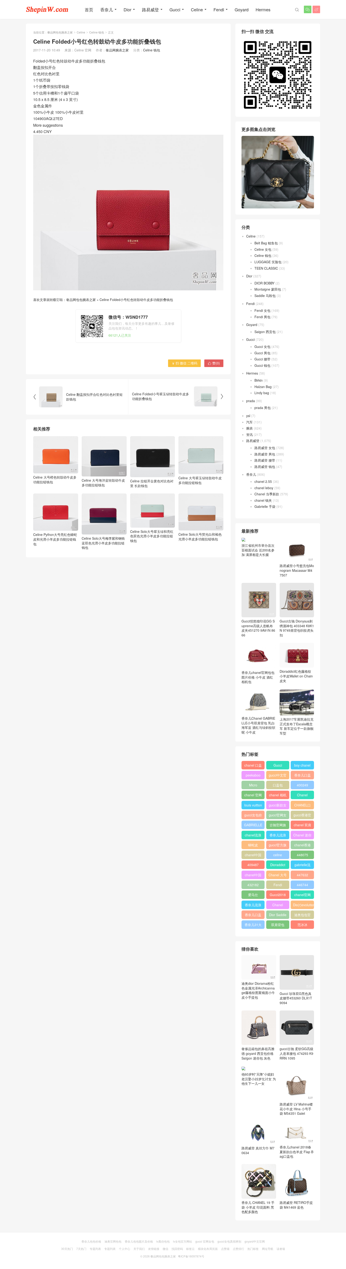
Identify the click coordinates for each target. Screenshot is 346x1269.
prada (250, 400)
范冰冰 (302, 924)
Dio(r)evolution (303, 904)
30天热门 (67, 1249)
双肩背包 (277, 924)
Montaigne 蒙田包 (267, 289)
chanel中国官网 (253, 855)
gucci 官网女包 (204, 1241)
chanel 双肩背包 (302, 825)
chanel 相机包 (277, 796)
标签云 (190, 1249)
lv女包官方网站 (182, 1241)
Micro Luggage (253, 786)
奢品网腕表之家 (117, 50)
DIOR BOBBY (264, 283)
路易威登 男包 (264, 454)
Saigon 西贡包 (265, 331)
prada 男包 (262, 407)
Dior (127, 9)
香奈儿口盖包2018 (302, 776)
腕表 (249, 428)
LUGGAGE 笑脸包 (268, 261)
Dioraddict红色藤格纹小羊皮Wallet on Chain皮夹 (296, 676)
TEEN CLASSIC (266, 268)
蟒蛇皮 (253, 845)
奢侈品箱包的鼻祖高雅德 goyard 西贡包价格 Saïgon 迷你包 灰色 (257, 1053)
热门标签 (253, 1249)
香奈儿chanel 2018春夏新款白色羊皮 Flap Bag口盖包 (296, 1152)
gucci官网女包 (277, 816)
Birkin (258, 380)
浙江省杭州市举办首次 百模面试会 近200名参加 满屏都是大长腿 (257, 550)
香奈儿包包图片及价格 (139, 1241)
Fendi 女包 (262, 310)
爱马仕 (253, 894)
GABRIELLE (253, 824)
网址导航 (267, 1249)
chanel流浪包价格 (253, 836)
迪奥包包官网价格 (302, 915)
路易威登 (150, 9)
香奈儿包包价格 (91, 1241)
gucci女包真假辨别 (229, 1241)
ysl (248, 415)
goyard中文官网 (255, 1241)
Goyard (242, 9)
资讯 (249, 434)
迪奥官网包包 (113, 1241)
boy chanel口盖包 (302, 766)
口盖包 (278, 785)
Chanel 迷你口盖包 (302, 836)
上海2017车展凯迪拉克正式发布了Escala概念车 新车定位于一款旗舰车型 (297, 726)
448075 (302, 854)
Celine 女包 (262, 249)
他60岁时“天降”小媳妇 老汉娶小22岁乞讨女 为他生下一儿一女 (258, 1079)
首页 (89, 9)
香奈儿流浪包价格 (253, 905)
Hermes (263, 9)
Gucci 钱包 (262, 365)
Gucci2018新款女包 (278, 895)
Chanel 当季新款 (266, 494)
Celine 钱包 (96, 32)
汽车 (249, 422)
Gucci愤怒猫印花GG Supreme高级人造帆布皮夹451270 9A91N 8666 (258, 628)
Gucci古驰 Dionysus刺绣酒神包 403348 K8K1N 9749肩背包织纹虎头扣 (297, 628)
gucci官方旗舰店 (277, 846)
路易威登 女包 (264, 447)
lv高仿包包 (163, 1241)
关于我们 (139, 1249)
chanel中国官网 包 (253, 875)
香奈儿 (106, 9)
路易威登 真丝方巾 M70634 (257, 1150)
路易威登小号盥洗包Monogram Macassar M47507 (297, 570)
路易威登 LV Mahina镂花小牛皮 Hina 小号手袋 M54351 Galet (296, 1109)
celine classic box (278, 855)
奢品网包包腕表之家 (60, 32)
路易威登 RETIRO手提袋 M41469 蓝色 (296, 1204)
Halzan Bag (263, 386)
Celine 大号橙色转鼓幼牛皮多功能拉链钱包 (54, 479)
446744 (302, 884)
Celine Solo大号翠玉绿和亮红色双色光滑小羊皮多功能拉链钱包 (151, 536)
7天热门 (81, 1249)
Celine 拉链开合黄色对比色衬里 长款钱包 (151, 483)
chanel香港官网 (302, 846)
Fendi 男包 (262, 316)
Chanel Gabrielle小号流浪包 (277, 905)
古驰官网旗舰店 (278, 825)
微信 (165, 1249)
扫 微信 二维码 (184, 363)
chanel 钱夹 (263, 500)
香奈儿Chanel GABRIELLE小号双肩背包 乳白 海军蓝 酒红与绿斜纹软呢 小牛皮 (258, 725)
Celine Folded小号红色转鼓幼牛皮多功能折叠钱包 (136, 299)
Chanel (302, 795)
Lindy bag (261, 392)
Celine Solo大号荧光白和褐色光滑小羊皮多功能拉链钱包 (200, 536)
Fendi (218, 9)
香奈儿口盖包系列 (253, 915)
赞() (214, 363)
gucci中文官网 (277, 776)
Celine (197, 9)
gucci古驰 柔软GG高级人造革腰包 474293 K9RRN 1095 (296, 1053)
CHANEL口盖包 (302, 806)
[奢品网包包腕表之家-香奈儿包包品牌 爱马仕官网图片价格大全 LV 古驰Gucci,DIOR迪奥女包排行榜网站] (47, 9)
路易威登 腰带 (264, 460)
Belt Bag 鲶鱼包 (266, 243)
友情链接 (153, 1249)
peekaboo (253, 775)
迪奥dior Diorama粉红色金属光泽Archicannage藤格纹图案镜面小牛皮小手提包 (258, 990)
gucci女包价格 (253, 816)
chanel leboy (263, 487)
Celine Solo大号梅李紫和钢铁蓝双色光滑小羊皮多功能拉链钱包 (103, 543)
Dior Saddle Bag (277, 915)
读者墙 (281, 1249)
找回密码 (177, 1249)
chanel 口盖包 (253, 766)
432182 (253, 884)
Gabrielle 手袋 (264, 506)
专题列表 (95, 1249)
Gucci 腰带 (262, 359)
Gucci (174, 9)
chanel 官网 (253, 795)
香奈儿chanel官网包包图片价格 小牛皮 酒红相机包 (257, 677)
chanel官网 (302, 894)
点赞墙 (225, 1249)
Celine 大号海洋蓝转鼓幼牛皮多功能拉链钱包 (103, 482)
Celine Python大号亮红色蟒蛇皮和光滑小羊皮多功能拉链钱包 (55, 539)
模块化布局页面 (208, 1249)
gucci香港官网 (302, 816)
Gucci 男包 (262, 353)
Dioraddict (277, 864)
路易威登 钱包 (264, 466)
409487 (253, 864)
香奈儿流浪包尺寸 (278, 836)
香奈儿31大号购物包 (253, 925)
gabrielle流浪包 (302, 865)
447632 (302, 874)
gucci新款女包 (277, 806)
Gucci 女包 (262, 346)
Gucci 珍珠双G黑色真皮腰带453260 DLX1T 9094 (296, 998)
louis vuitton (253, 805)
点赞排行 (238, 1249)
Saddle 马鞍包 (265, 295)
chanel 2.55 (263, 481)
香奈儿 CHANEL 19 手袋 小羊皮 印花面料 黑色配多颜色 (257, 1207)
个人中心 (124, 1249)
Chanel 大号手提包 (278, 875)
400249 (302, 785)
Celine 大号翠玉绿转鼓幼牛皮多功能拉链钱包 (200, 480)
